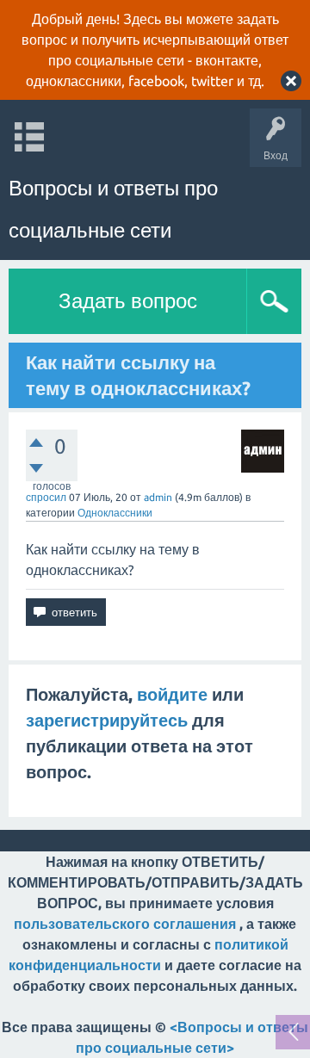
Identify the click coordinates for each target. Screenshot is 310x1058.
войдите (172, 694)
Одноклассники (115, 512)
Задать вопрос (128, 300)
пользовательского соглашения (125, 923)
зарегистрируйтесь (107, 720)
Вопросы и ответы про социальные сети (113, 209)
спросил (46, 497)
